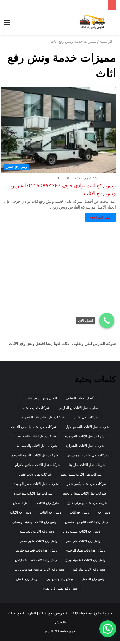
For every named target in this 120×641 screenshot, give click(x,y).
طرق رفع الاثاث (48, 503)
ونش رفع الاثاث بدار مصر (83, 541)
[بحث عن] (113, 24)
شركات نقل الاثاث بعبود (35, 474)
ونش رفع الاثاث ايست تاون (81, 531)
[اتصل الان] (106, 320)
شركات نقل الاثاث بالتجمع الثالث (34, 427)
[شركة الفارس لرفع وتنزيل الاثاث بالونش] (92, 22)
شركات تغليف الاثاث (35, 408)
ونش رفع (104, 512)
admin (107, 178)
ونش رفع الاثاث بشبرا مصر (38, 541)
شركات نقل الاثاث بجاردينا (87, 465)
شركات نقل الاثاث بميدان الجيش (83, 493)
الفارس (49, 631)
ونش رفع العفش (92, 579)
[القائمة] (7, 24)
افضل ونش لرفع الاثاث (41, 398)
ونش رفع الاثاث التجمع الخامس (86, 522)
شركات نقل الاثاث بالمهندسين (88, 455)
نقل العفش (20, 503)
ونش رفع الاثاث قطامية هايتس (36, 560)
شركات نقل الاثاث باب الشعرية (43, 417)
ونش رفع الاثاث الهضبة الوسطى (34, 522)
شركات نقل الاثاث (86, 417)
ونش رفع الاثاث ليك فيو (89, 569)
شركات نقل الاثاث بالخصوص (36, 436)
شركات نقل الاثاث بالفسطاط (36, 446)
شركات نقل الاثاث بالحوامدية (84, 436)
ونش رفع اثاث (79, 512)
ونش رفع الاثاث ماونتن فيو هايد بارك (39, 569)
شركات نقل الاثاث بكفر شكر (87, 484)
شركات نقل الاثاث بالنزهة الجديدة (35, 455)
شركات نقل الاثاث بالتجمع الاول (87, 427)
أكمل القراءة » (100, 217)
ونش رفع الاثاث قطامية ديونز (85, 560)
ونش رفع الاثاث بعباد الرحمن (85, 550)
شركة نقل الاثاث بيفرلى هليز (87, 503)
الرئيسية (106, 41)
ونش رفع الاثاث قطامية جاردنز (36, 550)
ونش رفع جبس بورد (59, 579)
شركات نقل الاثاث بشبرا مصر (80, 474)
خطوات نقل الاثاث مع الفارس (78, 408)
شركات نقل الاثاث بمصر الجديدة (36, 484)
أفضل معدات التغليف (80, 398)
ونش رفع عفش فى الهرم (60, 588)
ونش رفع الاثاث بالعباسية (37, 531)
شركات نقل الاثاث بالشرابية (85, 446)
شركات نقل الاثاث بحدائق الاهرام (37, 465)
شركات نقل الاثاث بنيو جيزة (33, 493)
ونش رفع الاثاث (20, 512)
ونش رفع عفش (26, 579)
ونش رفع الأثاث (50, 512)
